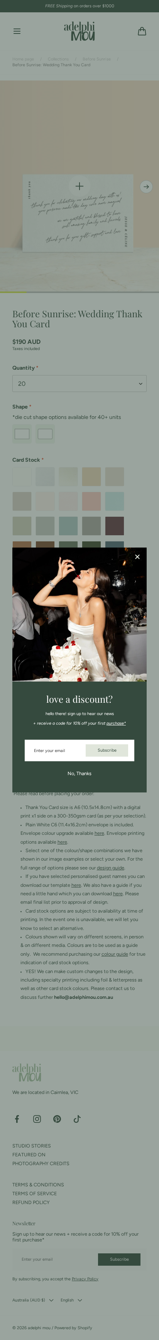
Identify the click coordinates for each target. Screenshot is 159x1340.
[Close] (137, 557)
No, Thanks (79, 773)
